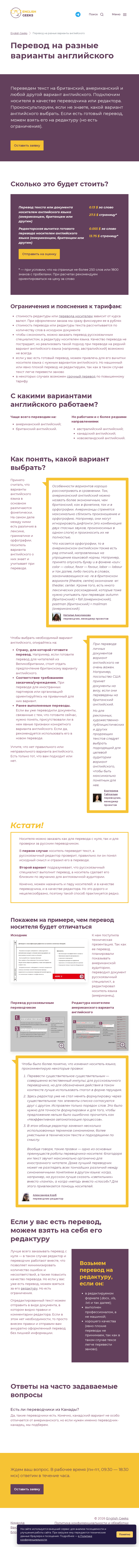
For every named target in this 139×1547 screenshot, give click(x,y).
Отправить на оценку (39, 254)
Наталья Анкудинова (77, 615)
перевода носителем (76, 316)
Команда (18, 1523)
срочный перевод (81, 376)
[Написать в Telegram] (78, 14)
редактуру (29, 1288)
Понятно (124, 1534)
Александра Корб (45, 1195)
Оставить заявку (27, 145)
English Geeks (117, 1518)
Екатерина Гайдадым (111, 792)
